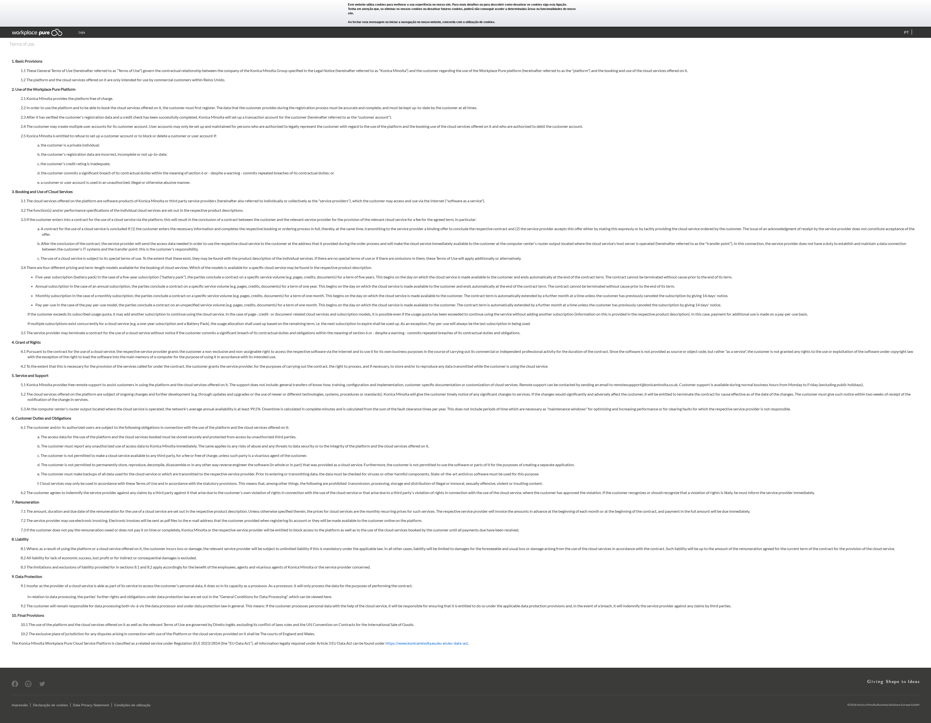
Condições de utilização (132, 705)
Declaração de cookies (50, 705)
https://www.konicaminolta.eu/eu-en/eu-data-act (426, 643)
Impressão (20, 705)
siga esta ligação (554, 4)
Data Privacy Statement (91, 705)
